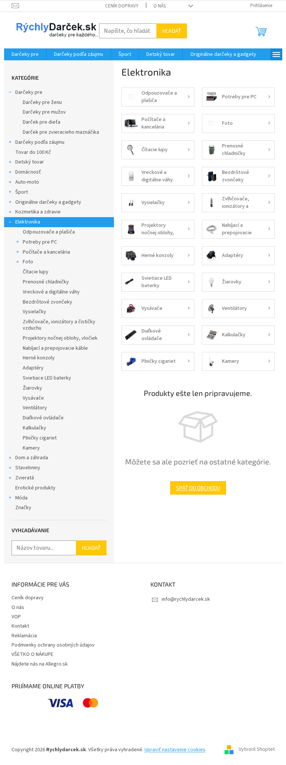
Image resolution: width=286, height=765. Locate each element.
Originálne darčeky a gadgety (48, 202)
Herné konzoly (39, 358)
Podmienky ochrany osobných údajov (53, 645)
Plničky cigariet (40, 438)
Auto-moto (27, 182)
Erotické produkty (35, 488)
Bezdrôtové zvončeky (47, 302)
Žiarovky (32, 388)
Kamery (31, 448)
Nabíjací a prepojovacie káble (55, 348)
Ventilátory (35, 408)
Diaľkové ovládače (43, 418)
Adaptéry (33, 368)
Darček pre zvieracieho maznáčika (61, 132)
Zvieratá (24, 478)
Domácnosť (28, 172)
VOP (16, 616)
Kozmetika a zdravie (38, 212)
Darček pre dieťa (41, 122)
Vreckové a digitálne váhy (51, 292)
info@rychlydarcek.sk (186, 599)
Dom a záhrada (31, 457)
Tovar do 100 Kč (33, 152)
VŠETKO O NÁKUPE (32, 654)
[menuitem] (25, 54)
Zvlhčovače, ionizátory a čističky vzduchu (59, 325)
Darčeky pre (28, 92)
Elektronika (27, 222)
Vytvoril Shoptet (257, 749)
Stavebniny (27, 468)
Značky (23, 507)
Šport (21, 192)
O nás (159, 6)
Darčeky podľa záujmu (39, 142)
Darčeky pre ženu (42, 102)
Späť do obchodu (198, 488)
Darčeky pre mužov (44, 112)
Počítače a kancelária (46, 252)
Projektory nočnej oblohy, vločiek (60, 338)
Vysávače (33, 398)
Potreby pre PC (40, 242)
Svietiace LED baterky (47, 378)
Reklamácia (24, 635)
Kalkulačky (34, 428)
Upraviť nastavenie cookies (175, 749)
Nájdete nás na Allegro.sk (40, 664)
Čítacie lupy (35, 272)
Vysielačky (34, 311)
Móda (21, 498)
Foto (28, 262)
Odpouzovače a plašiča (49, 232)
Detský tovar (29, 162)
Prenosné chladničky (46, 282)
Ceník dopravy (122, 6)
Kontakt (20, 626)
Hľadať (171, 31)
